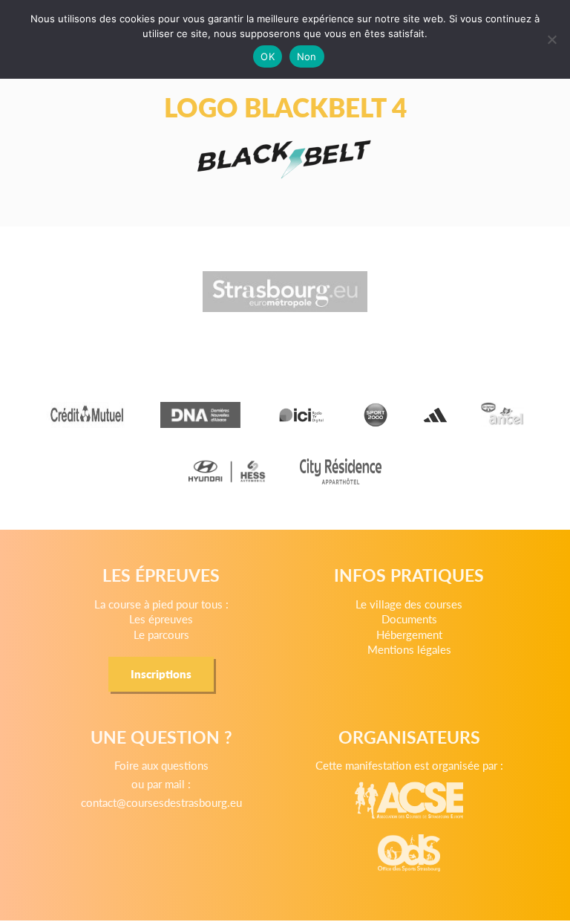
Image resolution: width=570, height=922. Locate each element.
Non (307, 56)
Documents (409, 618)
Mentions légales (409, 649)
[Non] (551, 39)
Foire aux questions (161, 765)
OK (268, 56)
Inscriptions (161, 673)
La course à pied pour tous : (161, 603)
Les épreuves (161, 618)
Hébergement (409, 634)
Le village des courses (409, 603)
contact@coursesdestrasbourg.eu (161, 802)
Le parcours (161, 634)
